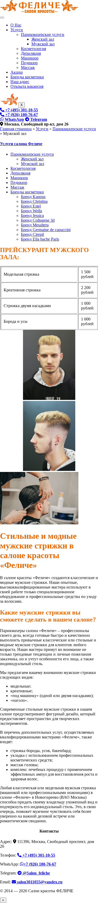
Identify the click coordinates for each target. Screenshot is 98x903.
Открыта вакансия (26, 86)
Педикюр (29, 63)
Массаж (28, 67)
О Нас (15, 25)
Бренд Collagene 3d (38, 220)
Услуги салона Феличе (21, 144)
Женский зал (42, 39)
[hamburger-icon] (2, 17)
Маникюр (29, 58)
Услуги (16, 30)
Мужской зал (43, 44)
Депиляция (31, 53)
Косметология (33, 48)
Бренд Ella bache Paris (40, 239)
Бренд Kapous (33, 196)
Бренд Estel (31, 206)
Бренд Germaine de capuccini (46, 229)
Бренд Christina (34, 201)
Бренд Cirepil (32, 234)
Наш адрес (19, 81)
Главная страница (16, 129)
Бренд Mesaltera (35, 225)
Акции (16, 72)
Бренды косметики (27, 77)
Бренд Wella (31, 211)
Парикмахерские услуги (42, 34)
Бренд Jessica (32, 215)
